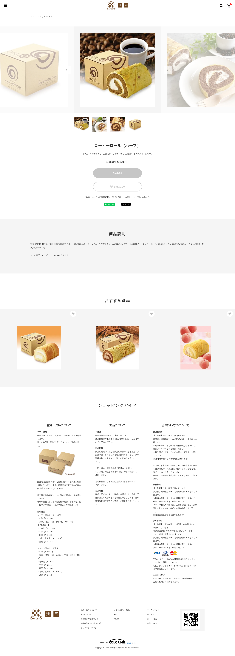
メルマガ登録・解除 (122, 610)
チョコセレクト (88, 342)
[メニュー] (5, 5)
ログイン (150, 614)
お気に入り (119, 186)
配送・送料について (89, 610)
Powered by (103, 643)
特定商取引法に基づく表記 (91, 623)
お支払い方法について (89, 619)
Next (168, 70)
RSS (116, 614)
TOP (32, 17)
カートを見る (152, 619)
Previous (67, 70)
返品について (91, 197)
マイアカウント (153, 610)
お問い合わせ (152, 623)
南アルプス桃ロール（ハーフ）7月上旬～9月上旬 (183, 344)
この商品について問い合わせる (136, 197)
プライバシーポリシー (89, 628)
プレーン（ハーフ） (12, 342)
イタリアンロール (45, 17)
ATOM (116, 619)
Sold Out (117, 173)
